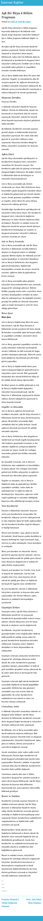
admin (28, 21)
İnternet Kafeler (12, 2)
